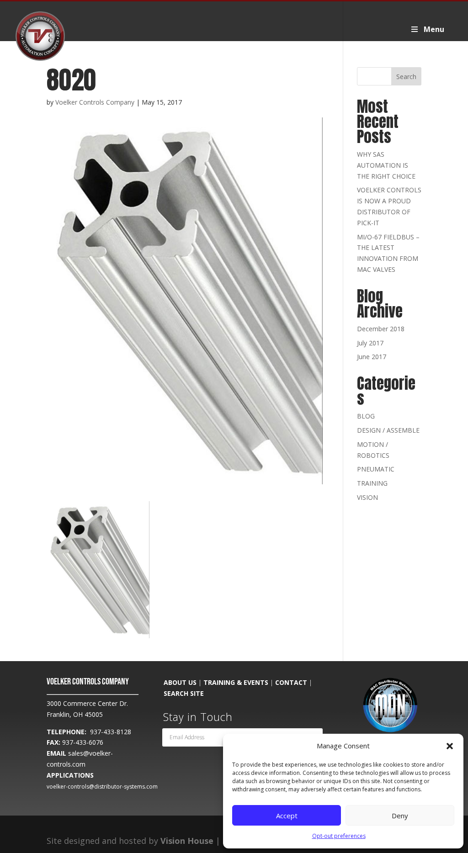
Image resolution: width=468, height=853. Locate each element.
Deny (400, 815)
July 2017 (370, 343)
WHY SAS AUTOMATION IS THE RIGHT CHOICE (386, 165)
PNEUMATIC (375, 469)
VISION (367, 497)
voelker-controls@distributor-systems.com (102, 786)
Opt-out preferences (339, 836)
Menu (434, 29)
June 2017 (371, 356)
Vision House (186, 840)
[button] (449, 746)
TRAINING (372, 483)
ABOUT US (180, 682)
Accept (287, 815)
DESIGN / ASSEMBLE (388, 430)
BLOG (366, 416)
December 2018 (380, 328)
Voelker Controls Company (94, 102)
